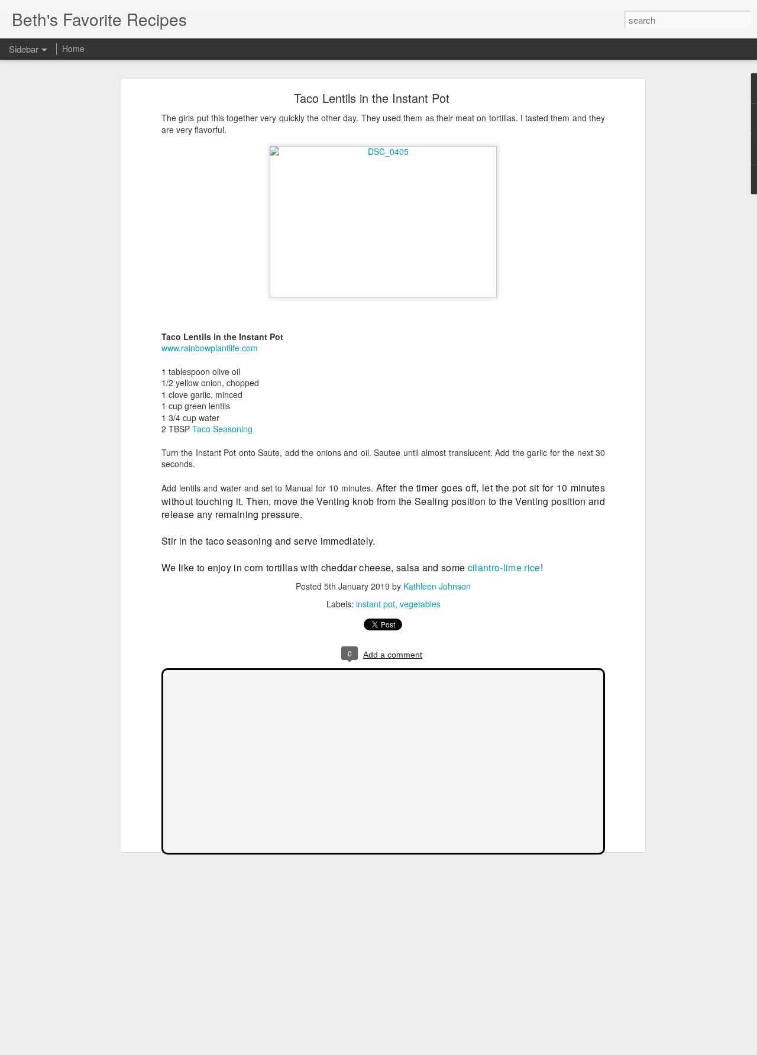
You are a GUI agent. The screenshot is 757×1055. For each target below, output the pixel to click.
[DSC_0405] (383, 151)
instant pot (375, 604)
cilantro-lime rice (504, 567)
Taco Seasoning (222, 429)
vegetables (420, 604)
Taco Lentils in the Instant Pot (371, 97)
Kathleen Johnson (437, 586)
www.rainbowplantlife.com (209, 348)
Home (73, 48)
